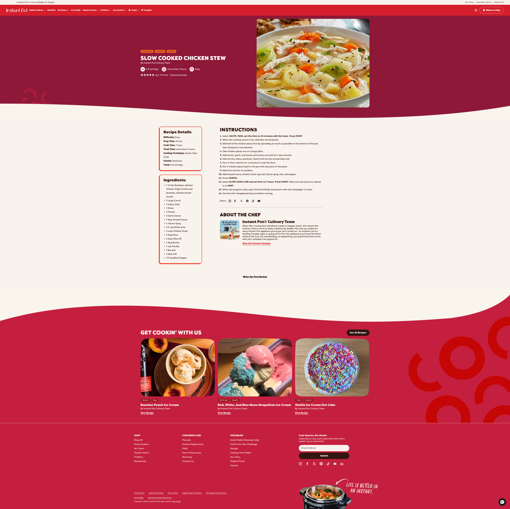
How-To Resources (191, 453)
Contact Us (188, 461)
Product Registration (193, 444)
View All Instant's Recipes (256, 243)
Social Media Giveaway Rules (244, 440)
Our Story (235, 457)
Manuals (186, 440)
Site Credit (176, 501)
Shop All (138, 440)
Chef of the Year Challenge (243, 444)
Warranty (187, 457)
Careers (234, 466)
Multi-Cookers (141, 444)
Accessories (140, 461)
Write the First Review (178, 75)
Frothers (138, 457)
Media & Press (237, 461)
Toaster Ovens (141, 453)
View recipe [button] (147, 413)
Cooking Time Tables (240, 453)
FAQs (185, 449)
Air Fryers (139, 449)
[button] (476, 10)
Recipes (234, 449)
